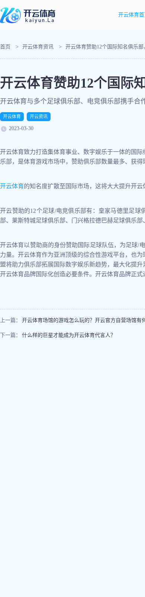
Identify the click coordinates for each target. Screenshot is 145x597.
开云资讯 (39, 116)
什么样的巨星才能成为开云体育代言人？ (69, 335)
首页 (5, 47)
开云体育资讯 (38, 47)
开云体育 (12, 116)
